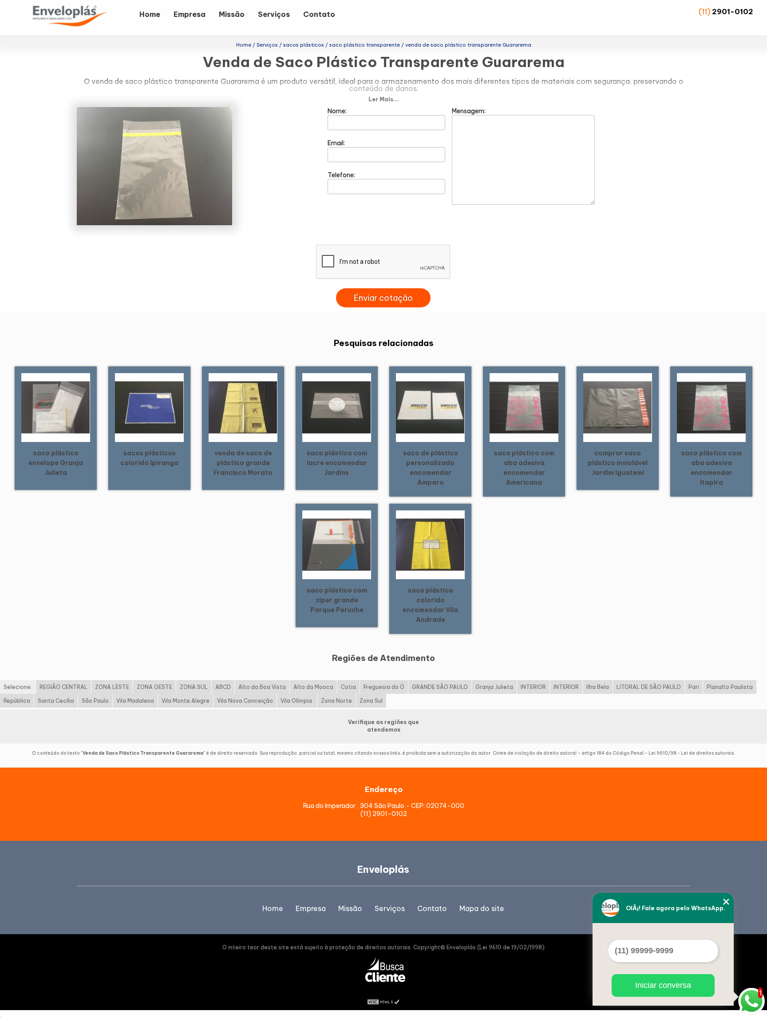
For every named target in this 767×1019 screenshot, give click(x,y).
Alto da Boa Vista (262, 687)
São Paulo (95, 700)
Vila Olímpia (297, 700)
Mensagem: (469, 111)
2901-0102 (732, 11)
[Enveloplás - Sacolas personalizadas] (82, 18)
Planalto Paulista (730, 687)
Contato (319, 14)
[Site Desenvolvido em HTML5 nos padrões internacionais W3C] (383, 1001)
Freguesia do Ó (384, 687)
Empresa (190, 14)
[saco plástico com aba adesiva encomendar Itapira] (711, 406)
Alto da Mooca (313, 687)
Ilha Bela (597, 687)
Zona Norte (336, 700)
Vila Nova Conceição (245, 700)
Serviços (274, 14)
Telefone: (342, 175)
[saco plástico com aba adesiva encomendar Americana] (524, 406)
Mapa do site (481, 908)
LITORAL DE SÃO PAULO (649, 687)
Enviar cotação (383, 298)
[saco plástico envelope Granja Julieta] (56, 406)
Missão (232, 14)
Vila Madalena (135, 700)
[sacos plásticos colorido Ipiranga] (149, 406)
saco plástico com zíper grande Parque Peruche (337, 600)
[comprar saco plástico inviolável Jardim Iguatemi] (617, 406)
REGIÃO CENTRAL (63, 687)
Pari (693, 687)
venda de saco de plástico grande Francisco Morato (243, 463)
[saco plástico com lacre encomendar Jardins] (336, 406)
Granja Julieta (494, 687)
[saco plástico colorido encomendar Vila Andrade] (430, 544)
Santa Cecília (56, 700)
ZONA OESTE (154, 687)
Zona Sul (371, 700)
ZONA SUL (194, 687)
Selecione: (18, 687)
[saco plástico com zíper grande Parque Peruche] (336, 544)
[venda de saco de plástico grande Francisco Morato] (243, 406)
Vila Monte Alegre (186, 700)
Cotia (348, 687)
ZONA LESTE (112, 687)
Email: (337, 143)
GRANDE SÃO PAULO (440, 687)
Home (149, 14)
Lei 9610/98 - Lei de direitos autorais (691, 753)
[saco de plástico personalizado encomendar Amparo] (430, 406)
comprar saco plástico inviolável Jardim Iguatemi (618, 463)
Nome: (338, 111)
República (17, 700)
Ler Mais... (383, 99)
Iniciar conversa (663, 985)
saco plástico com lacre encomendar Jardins (337, 463)
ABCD (223, 687)
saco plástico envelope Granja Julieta (55, 463)
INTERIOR (533, 687)
